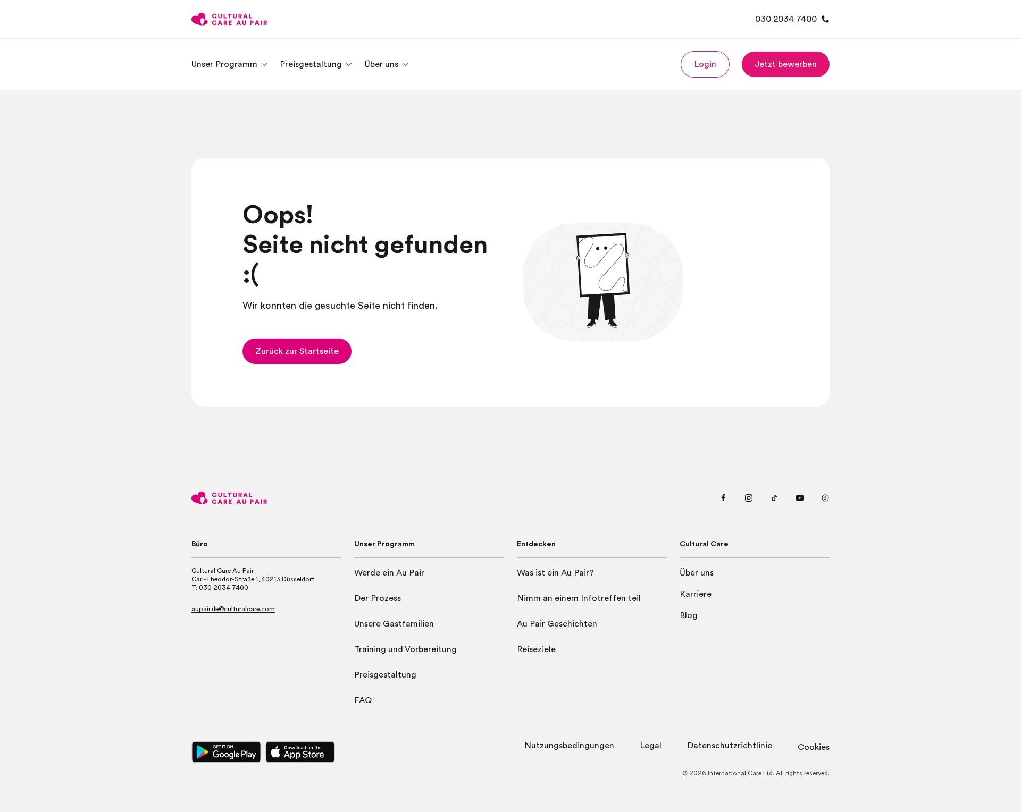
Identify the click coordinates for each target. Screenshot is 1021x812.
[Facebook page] (723, 498)
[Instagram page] (748, 498)
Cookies (814, 747)
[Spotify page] (825, 498)
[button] (705, 64)
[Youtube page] (800, 498)
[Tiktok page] (774, 498)
